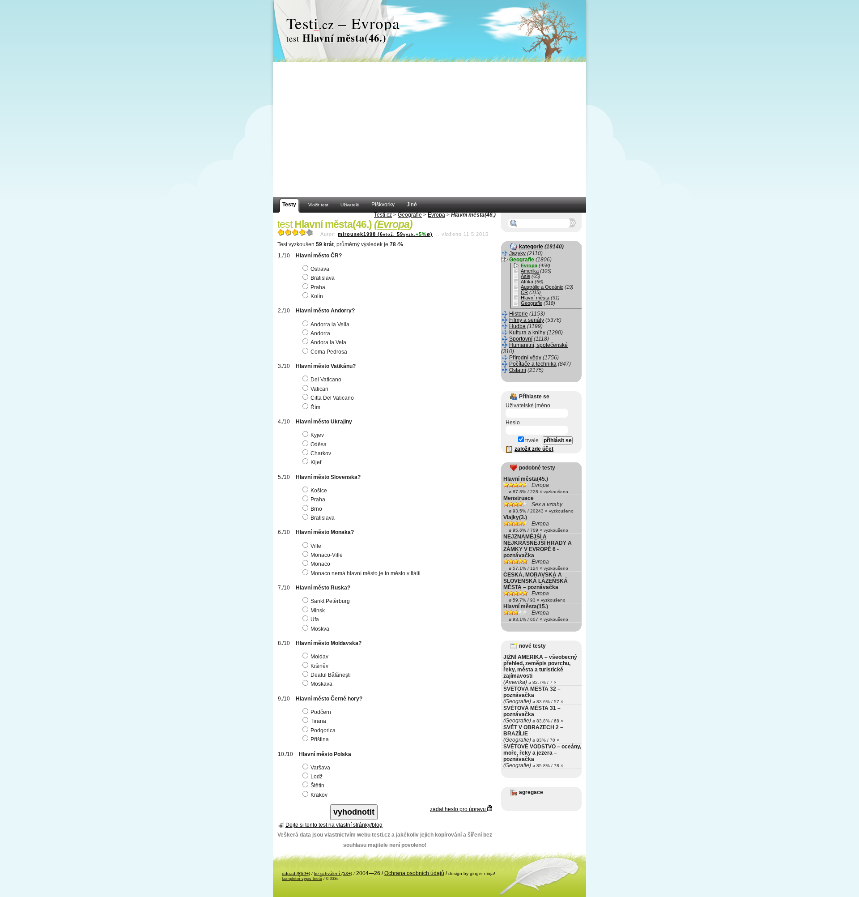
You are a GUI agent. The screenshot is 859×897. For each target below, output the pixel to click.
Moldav (319, 657)
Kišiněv (319, 666)
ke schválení (333, 873)
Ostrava (319, 269)
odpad (296, 873)
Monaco (320, 564)
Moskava (321, 684)
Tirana (318, 721)
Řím (315, 407)
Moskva (319, 629)
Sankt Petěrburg (330, 601)
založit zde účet (534, 449)
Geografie (410, 215)
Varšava (320, 768)
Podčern (320, 712)
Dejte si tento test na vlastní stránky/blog (334, 825)
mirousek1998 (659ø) (385, 234)
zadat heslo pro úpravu (458, 809)
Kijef (315, 462)
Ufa (314, 619)
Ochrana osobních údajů (414, 873)
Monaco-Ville (326, 555)
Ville (315, 546)
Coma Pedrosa (328, 352)
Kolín (316, 296)
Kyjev (317, 435)
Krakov (318, 795)
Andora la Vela (328, 342)
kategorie (531, 246)
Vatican (319, 389)
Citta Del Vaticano (332, 398)
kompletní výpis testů (302, 878)
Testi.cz (383, 215)
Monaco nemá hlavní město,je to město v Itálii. (366, 573)
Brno (316, 509)
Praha (317, 287)
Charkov (320, 453)
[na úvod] (429, 31)
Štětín (317, 785)
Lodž (316, 776)
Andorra (320, 333)
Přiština (319, 739)
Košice (318, 490)
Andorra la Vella (329, 324)
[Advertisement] (429, 129)
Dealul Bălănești (330, 675)
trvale (531, 440)
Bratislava (322, 278)
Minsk (317, 610)
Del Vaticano (325, 379)
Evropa (436, 215)
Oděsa (318, 444)
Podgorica (323, 730)
